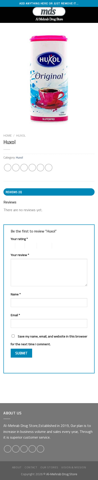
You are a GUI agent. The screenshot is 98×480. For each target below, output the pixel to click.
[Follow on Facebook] (7, 449)
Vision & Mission (73, 467)
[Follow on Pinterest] (40, 449)
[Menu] (6, 14)
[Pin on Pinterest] (40, 167)
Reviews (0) (14, 192)
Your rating (19, 238)
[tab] (49, 192)
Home (7, 135)
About (17, 467)
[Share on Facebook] (16, 167)
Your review (20, 254)
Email (15, 315)
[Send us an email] (32, 449)
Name (16, 294)
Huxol (21, 135)
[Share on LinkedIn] (48, 167)
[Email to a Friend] (32, 167)
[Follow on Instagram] (16, 449)
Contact (31, 467)
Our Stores (49, 467)
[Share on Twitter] (24, 167)
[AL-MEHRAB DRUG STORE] (49, 15)
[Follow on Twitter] (24, 449)
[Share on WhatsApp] (7, 167)
